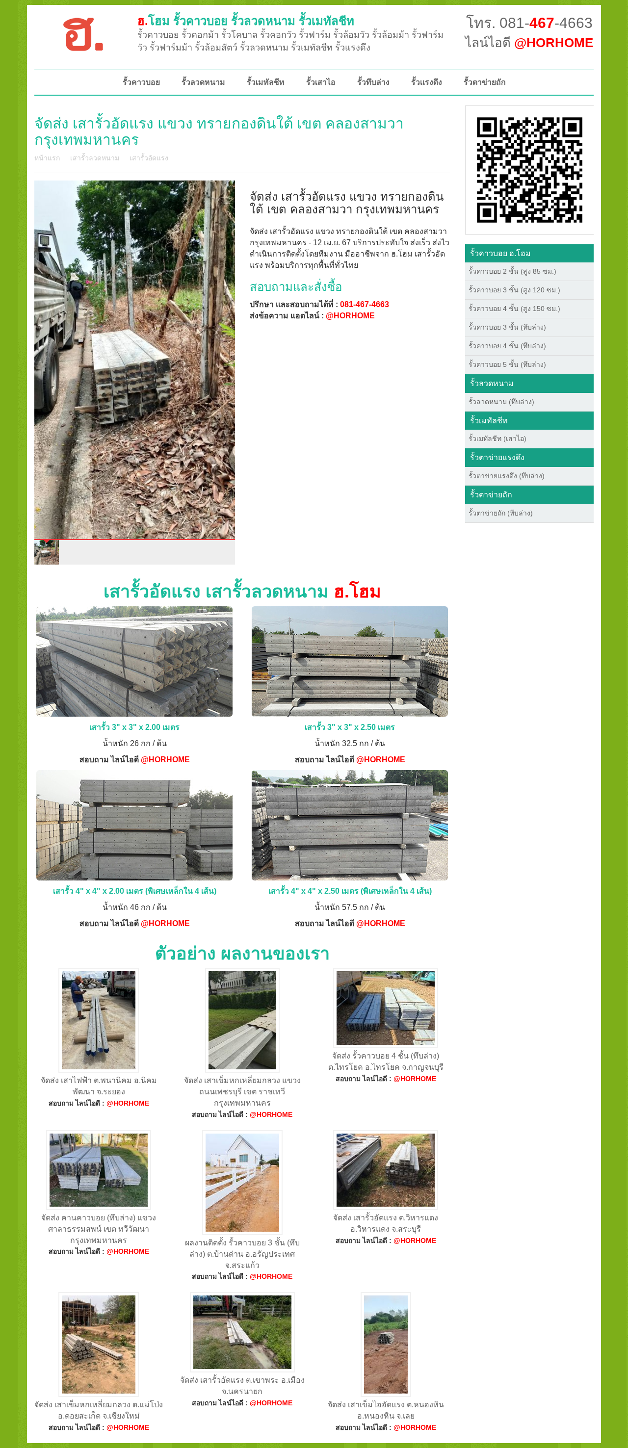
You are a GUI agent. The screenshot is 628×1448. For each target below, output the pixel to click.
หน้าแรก (47, 158)
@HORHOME (350, 315)
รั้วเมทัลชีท (266, 82)
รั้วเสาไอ (321, 82)
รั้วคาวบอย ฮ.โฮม (500, 253)
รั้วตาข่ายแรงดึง (497, 457)
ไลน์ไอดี (529, 42)
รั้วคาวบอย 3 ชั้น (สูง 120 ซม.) (514, 290)
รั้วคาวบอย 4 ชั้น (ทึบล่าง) (507, 346)
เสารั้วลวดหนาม (94, 158)
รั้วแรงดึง (426, 82)
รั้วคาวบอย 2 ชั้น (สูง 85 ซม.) (512, 271)
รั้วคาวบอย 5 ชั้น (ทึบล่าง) (507, 364)
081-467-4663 (364, 304)
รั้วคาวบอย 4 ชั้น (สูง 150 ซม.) (514, 308)
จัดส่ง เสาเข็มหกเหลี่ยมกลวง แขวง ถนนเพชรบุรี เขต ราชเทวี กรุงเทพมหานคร (242, 1091)
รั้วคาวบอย (141, 82)
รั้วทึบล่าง (373, 82)
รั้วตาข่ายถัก (485, 82)
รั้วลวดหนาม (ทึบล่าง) (501, 402)
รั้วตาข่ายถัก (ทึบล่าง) (501, 513)
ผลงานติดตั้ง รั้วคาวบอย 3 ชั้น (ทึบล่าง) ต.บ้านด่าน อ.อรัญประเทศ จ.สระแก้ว (242, 1254)
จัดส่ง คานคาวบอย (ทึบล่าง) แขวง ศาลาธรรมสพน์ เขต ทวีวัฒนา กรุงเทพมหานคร (98, 1229)
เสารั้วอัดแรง (149, 158)
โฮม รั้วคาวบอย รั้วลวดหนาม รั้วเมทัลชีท (245, 20)
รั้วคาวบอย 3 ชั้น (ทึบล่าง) (507, 327)
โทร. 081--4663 (529, 23)
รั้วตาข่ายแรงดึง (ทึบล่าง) (507, 476)
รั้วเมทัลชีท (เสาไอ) (497, 438)
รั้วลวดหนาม (203, 82)
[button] (530, 169)
